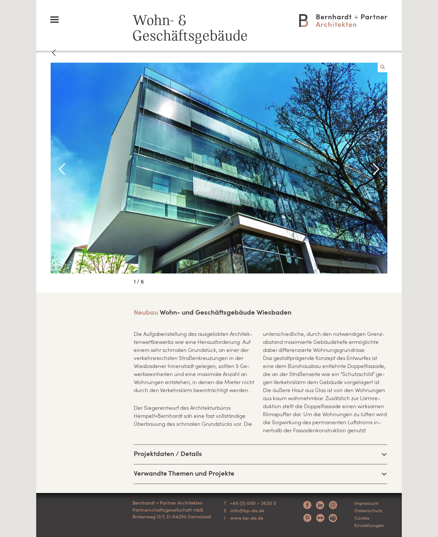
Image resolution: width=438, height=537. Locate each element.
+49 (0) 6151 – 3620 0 (253, 503)
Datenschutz (368, 510)
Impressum (366, 503)
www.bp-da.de (246, 518)
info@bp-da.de (247, 510)
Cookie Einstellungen (369, 521)
